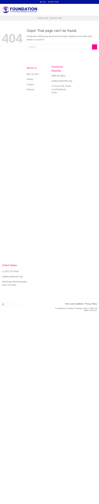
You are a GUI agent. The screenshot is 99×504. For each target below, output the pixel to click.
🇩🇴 (53, 2)
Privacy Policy (91, 304)
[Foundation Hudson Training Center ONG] (20, 9)
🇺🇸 (43, 2)
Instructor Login (56, 18)
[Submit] (94, 46)
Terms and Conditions (74, 304)
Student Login (42, 18)
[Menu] (95, 10)
